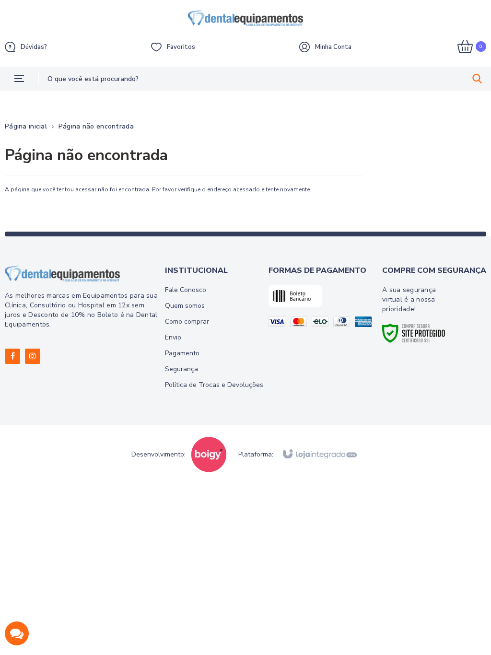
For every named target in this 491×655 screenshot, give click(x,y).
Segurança (181, 369)
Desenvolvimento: (158, 454)
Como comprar (187, 321)
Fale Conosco (185, 289)
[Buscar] (477, 79)
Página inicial (26, 126)
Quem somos (185, 305)
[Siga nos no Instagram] (32, 356)
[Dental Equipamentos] (245, 17)
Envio (173, 337)
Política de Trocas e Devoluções (214, 384)
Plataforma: (255, 454)
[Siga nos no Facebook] (12, 356)
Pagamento (182, 353)
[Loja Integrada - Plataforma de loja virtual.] (319, 454)
